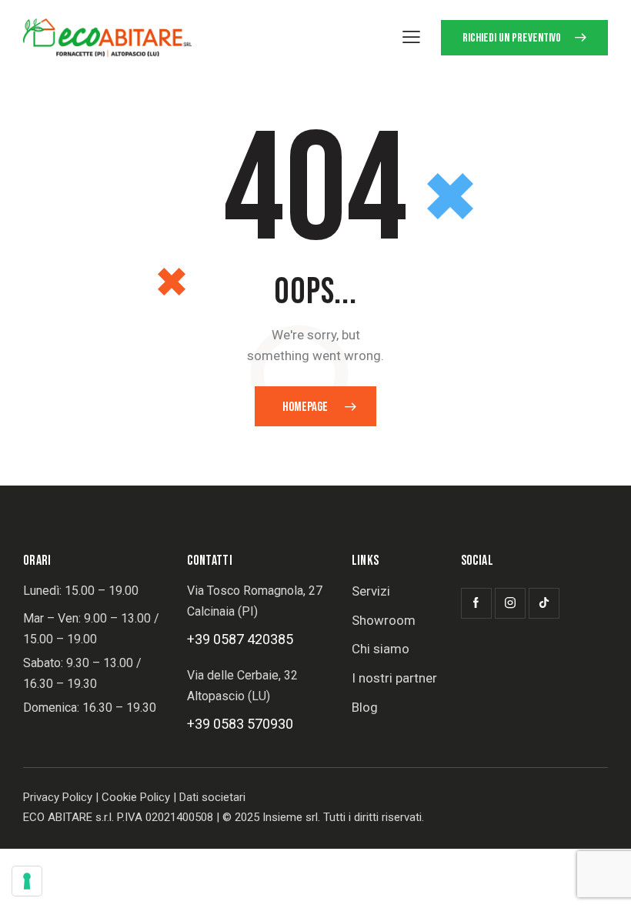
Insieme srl (290, 817)
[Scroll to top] (602, 879)
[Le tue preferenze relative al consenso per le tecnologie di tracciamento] (27, 881)
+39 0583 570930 (240, 724)
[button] (411, 36)
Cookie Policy (136, 797)
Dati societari (212, 797)
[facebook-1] (476, 603)
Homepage (305, 407)
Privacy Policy (57, 797)
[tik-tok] (544, 603)
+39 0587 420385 (240, 639)
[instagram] (510, 603)
